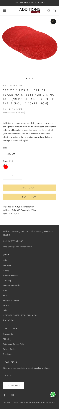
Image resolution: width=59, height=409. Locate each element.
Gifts (5, 310)
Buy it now (29, 196)
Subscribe (13, 385)
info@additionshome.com (20, 246)
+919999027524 (15, 240)
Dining (6, 270)
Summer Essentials (11, 285)
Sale (5, 260)
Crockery (7, 280)
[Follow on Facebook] (4, 395)
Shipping (7, 339)
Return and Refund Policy (14, 344)
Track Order (8, 320)
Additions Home (13, 85)
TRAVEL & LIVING (11, 300)
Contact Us (8, 334)
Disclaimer (8, 354)
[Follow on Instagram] (12, 395)
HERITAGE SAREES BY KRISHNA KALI (20, 315)
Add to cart (29, 187)
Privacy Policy (9, 349)
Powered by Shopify (43, 403)
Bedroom (7, 265)
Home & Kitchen (10, 275)
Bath (5, 290)
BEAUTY (6, 305)
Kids (5, 295)
